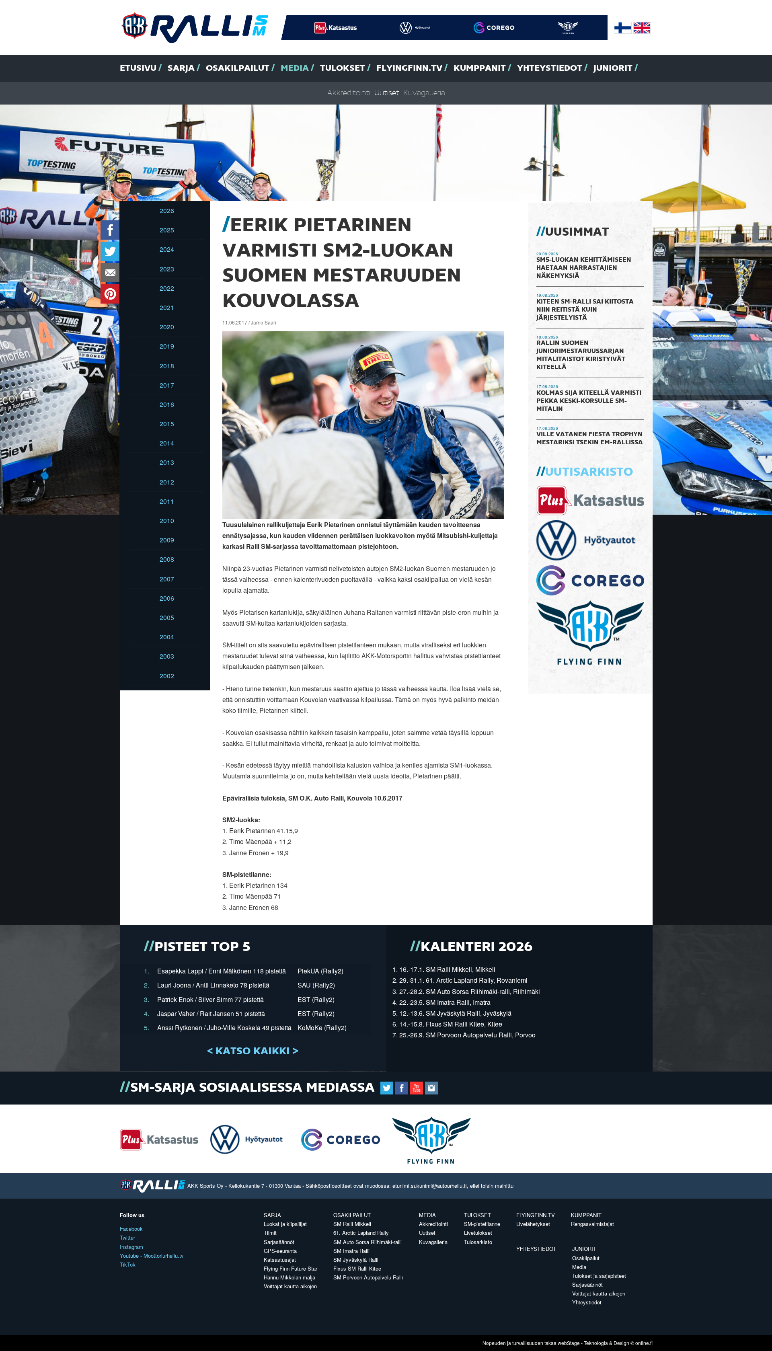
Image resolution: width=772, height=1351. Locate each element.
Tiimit (270, 1232)
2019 (167, 346)
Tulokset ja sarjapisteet (599, 1275)
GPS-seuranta (280, 1250)
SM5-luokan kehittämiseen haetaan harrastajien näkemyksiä (583, 268)
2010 (167, 520)
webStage (569, 1342)
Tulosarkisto (478, 1242)
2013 (167, 462)
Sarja (181, 68)
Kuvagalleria (424, 93)
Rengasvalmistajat (592, 1224)
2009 (167, 539)
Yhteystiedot (549, 68)
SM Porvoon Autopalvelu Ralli (368, 1277)
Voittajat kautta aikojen (290, 1286)
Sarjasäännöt (279, 1242)
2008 (167, 559)
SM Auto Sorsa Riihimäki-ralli (367, 1242)
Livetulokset (478, 1232)
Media (295, 68)
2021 (167, 307)
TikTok (128, 1264)
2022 (167, 288)
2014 (167, 443)
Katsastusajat (280, 1259)
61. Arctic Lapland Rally (361, 1232)
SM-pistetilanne (482, 1224)
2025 (167, 229)
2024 (167, 249)
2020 (167, 326)
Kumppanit (480, 68)
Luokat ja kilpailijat (285, 1224)
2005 (167, 617)
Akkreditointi (348, 93)
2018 (167, 365)
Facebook (131, 1228)
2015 (167, 423)
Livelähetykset (533, 1224)
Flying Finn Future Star (290, 1268)
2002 (167, 675)
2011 (167, 501)
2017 (167, 385)
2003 (167, 656)
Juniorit (612, 68)
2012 (167, 482)
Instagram (131, 1246)
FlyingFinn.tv (409, 68)
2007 (167, 578)
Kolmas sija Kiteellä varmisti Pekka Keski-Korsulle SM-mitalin (588, 401)
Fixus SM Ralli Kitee (357, 1268)
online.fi (644, 1342)
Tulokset (342, 68)
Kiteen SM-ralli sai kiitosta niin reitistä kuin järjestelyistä (585, 310)
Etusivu (138, 68)
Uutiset (386, 93)
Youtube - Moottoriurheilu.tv (152, 1255)
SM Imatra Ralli (351, 1250)
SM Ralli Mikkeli (352, 1224)
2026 (167, 210)
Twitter (127, 1237)
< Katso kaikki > (252, 1051)
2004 (167, 636)
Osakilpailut (237, 68)
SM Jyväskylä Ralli (355, 1259)
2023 (167, 268)
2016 (167, 404)
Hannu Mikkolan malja (289, 1277)
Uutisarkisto (589, 472)
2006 (167, 598)
